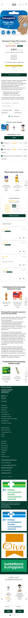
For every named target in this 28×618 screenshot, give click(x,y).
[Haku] (22, 4)
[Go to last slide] (1, 599)
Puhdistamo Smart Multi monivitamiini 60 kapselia (13, 156)
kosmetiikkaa (4, 326)
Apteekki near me (5, 456)
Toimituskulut (12, 52)
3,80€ (8, 600)
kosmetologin (18, 332)
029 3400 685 (7, 462)
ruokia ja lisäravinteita (14, 349)
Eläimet (2, 454)
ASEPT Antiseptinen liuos (7, 149)
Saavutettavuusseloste (6, 423)
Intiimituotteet (4, 450)
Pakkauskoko (14, 55)
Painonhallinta (4, 447)
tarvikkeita (3, 351)
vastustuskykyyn (5, 342)
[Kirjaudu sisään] (19, 4)
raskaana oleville (18, 342)
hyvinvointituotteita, (6, 325)
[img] (5, 229)
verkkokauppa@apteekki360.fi (8, 465)
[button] (11, 43)
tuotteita (15, 318)
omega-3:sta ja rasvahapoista (8, 338)
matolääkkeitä (4, 349)
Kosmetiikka (4, 441)
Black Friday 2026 (5, 429)
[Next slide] (26, 599)
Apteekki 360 (4, 317)
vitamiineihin (19, 338)
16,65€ (19, 599)
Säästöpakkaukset (5, 427)
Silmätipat (3, 452)
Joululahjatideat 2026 (6, 432)
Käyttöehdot (4, 405)
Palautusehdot (4, 412)
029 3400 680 (7, 470)
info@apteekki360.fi (6, 473)
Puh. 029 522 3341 (6, 507)
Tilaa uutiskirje (6, 476)
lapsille (11, 342)
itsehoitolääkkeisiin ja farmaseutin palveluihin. (12, 321)
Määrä (14, 67)
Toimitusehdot (4, 407)
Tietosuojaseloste (5, 414)
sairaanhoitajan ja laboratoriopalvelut (10, 333)
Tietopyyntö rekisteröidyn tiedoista (9, 418)
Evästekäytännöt (5, 420)
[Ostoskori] (25, 4)
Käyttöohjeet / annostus (10, 103)
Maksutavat (3, 409)
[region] (14, 599)
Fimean (12, 504)
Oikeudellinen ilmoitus (6, 416)
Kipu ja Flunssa (4, 445)
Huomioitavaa (6, 106)
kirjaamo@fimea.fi (5, 505)
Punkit (2, 436)
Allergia (3, 434)
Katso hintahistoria (15, 116)
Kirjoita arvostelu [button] (14, 215)
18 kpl (13, 57)
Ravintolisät (3, 443)
